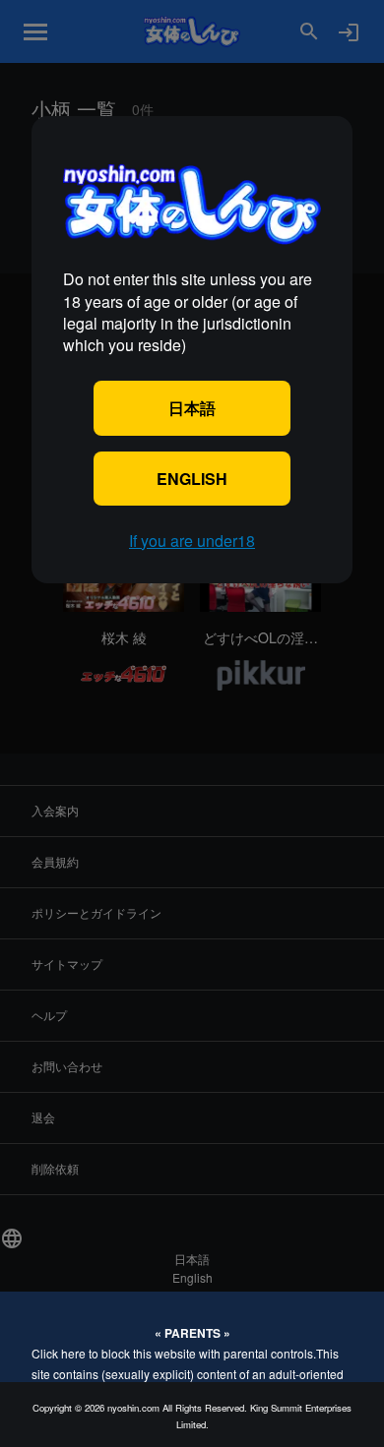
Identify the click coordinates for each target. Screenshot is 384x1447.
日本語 (192, 407)
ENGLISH (192, 478)
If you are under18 (192, 540)
